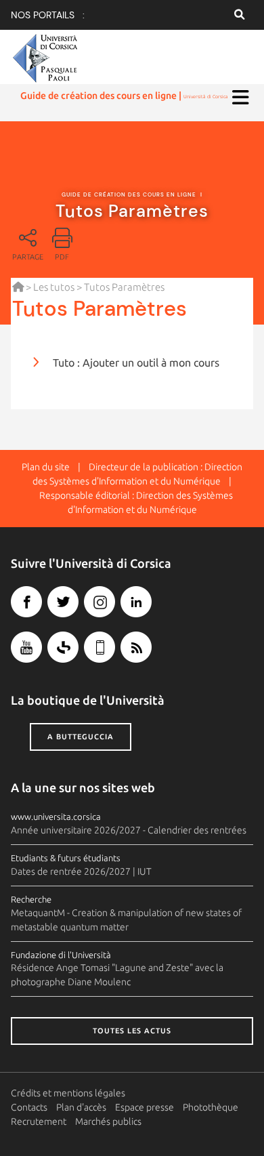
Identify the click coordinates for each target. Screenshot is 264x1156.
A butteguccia (80, 736)
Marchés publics (108, 1121)
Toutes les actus (132, 1031)
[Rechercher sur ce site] (239, 15)
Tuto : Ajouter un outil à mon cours (136, 362)
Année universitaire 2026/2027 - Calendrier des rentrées (128, 830)
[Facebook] (26, 601)
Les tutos (53, 287)
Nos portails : (48, 15)
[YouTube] (26, 647)
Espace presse (144, 1107)
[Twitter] (63, 601)
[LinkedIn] (136, 601)
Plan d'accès (81, 1107)
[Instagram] (99, 601)
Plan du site (46, 466)
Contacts (29, 1107)
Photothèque (210, 1107)
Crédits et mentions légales (68, 1093)
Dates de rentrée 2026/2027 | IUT (81, 871)
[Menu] (240, 97)
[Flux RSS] (136, 647)
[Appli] (99, 647)
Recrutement (38, 1121)
